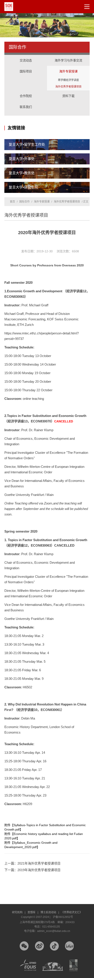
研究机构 (18, 912)
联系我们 (26, 107)
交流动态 (26, 60)
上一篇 (32, 863)
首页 (12, 201)
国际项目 (25, 67)
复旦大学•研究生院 (23, 187)
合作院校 (26, 96)
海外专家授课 (68, 67)
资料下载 (68, 96)
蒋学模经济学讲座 (68, 80)
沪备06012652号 (63, 917)
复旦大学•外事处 (22, 159)
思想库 (33, 912)
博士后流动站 (49, 912)
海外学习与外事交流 (68, 56)
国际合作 (24, 201)
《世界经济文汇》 (71, 912)
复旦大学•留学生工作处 (27, 144)
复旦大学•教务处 (22, 173)
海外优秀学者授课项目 (68, 86)
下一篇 (32, 870)
